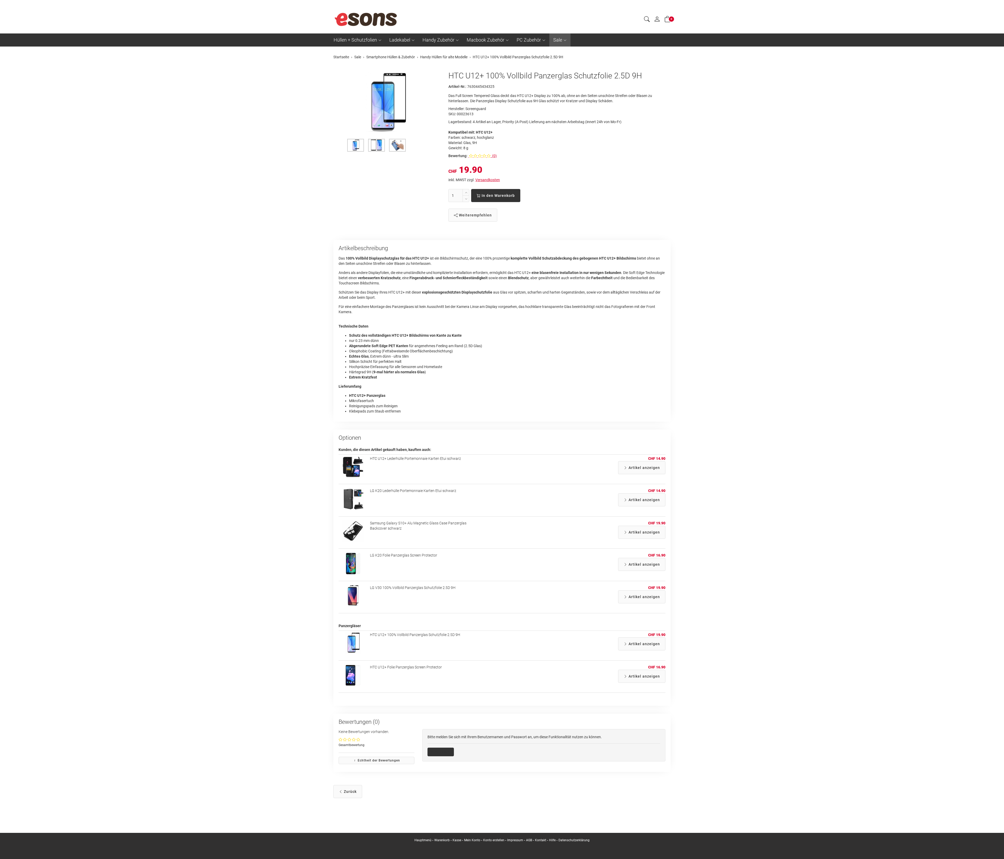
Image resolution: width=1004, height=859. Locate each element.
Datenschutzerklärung (574, 840)
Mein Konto (472, 840)
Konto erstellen (493, 840)
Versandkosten (487, 180)
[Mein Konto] (657, 20)
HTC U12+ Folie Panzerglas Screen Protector (406, 667)
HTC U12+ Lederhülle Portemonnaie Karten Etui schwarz (415, 458)
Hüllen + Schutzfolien (355, 40)
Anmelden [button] (442, 752)
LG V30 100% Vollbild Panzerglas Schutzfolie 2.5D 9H (412, 588)
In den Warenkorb (498, 195)
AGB (529, 840)
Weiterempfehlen (475, 215)
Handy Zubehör (438, 40)
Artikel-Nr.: (457, 86)
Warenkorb (442, 840)
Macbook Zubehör (485, 40)
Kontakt (540, 840)
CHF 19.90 (656, 523)
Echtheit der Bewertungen (378, 760)
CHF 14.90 (656, 458)
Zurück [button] (350, 791)
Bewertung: (457, 156)
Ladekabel (399, 40)
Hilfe (552, 840)
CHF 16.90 (656, 555)
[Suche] (647, 20)
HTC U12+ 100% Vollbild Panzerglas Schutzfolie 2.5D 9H (415, 635)
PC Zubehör (529, 40)
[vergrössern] (387, 103)
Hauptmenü (422, 840)
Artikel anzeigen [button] (644, 468)
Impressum (515, 840)
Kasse (457, 840)
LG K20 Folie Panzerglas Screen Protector (403, 555)
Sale (557, 40)
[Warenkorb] (667, 20)
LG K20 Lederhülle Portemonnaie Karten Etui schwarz (413, 491)
